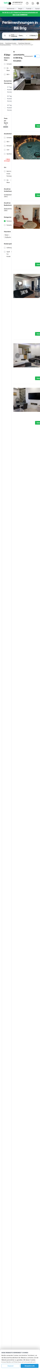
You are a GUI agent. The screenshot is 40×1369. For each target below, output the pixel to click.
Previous (17, 78)
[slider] (5, 125)
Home (1, 43)
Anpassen (11, 1366)
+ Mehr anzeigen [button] (7, 160)
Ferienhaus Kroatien (10, 43)
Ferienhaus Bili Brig (5, 44)
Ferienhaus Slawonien (24, 43)
